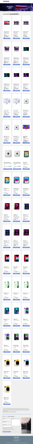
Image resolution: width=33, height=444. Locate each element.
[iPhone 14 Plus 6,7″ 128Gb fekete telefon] (16, 336)
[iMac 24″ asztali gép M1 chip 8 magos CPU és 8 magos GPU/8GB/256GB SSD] (6, 101)
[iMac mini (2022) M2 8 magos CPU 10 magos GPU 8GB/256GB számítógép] (26, 101)
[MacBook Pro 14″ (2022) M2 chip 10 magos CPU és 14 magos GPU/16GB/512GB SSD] (26, 49)
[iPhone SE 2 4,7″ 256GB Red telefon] (26, 258)
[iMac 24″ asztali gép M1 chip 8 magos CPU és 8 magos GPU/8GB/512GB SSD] (16, 101)
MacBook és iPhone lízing (11, 442)
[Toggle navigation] (29, 1)
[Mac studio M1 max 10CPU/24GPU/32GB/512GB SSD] (8, 154)
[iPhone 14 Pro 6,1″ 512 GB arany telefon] (16, 362)
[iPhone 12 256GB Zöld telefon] (26, 284)
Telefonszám (5, 421)
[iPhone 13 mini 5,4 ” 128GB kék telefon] (6, 310)
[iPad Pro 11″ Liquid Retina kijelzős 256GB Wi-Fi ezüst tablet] (6, 232)
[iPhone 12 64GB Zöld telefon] (6, 284)
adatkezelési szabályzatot (10, 429)
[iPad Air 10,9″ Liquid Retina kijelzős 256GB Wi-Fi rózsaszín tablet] (16, 205)
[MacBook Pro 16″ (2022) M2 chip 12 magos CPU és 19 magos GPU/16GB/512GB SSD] (16, 75)
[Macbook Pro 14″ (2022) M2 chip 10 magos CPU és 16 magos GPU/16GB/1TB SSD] (6, 75)
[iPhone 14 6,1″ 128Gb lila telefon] (26, 310)
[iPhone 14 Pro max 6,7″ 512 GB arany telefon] (6, 388)
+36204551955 (9, 410)
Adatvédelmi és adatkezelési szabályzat (21, 442)
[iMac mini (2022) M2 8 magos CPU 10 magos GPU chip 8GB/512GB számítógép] (6, 127)
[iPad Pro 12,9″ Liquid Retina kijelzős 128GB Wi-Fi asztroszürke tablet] (16, 232)
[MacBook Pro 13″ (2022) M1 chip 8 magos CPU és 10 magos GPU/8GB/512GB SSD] (16, 49)
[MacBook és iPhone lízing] (6, 1)
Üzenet (13, 418)
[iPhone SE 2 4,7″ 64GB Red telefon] (6, 258)
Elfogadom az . (9, 429)
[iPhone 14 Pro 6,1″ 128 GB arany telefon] (6, 362)
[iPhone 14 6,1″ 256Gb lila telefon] (6, 336)
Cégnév (4, 418)
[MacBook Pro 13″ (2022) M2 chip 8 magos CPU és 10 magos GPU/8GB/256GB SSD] (6, 49)
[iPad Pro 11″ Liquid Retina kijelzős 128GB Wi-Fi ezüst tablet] (26, 205)
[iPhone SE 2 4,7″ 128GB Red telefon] (16, 258)
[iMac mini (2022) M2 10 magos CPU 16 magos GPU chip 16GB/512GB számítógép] (16, 127)
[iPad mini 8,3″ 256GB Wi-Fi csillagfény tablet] (6, 179)
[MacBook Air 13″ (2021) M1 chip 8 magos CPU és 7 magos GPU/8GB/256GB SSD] (6, 23)
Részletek (7, 38)
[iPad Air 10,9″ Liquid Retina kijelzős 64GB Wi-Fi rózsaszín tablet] (6, 205)
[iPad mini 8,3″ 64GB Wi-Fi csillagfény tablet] (26, 153)
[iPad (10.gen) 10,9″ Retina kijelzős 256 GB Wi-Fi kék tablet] (26, 179)
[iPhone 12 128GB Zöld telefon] (16, 284)
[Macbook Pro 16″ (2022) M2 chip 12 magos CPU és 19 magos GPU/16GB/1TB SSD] (26, 75)
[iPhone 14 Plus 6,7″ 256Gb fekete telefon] (26, 336)
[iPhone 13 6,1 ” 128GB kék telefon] (16, 310)
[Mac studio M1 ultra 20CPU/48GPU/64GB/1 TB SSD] (17, 153)
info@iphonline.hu (19, 410)
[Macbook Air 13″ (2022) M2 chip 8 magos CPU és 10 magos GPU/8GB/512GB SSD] (26, 23)
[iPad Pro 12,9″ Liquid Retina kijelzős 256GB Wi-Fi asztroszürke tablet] (26, 232)
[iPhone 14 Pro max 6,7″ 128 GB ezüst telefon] (26, 362)
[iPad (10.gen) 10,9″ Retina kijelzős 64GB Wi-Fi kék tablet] (16, 179)
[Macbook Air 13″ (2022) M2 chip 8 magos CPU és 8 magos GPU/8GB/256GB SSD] (16, 23)
